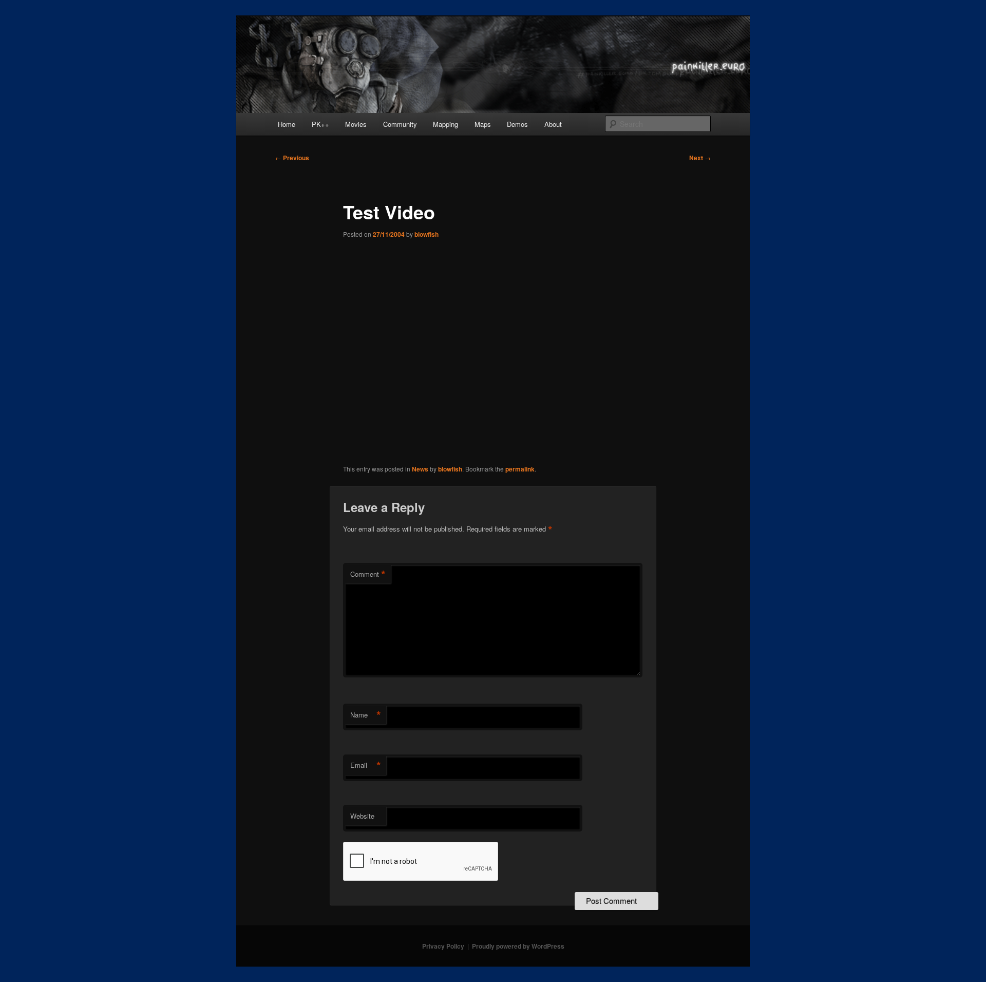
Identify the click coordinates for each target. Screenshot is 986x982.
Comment (368, 574)
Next (700, 157)
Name (365, 715)
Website (362, 816)
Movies (356, 124)
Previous (292, 157)
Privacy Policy (443, 946)
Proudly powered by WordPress (518, 946)
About (553, 124)
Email (365, 765)
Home (286, 124)
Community (400, 124)
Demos (517, 124)
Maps (483, 124)
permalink (520, 469)
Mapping (445, 124)
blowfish (426, 234)
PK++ (320, 124)
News (420, 469)
